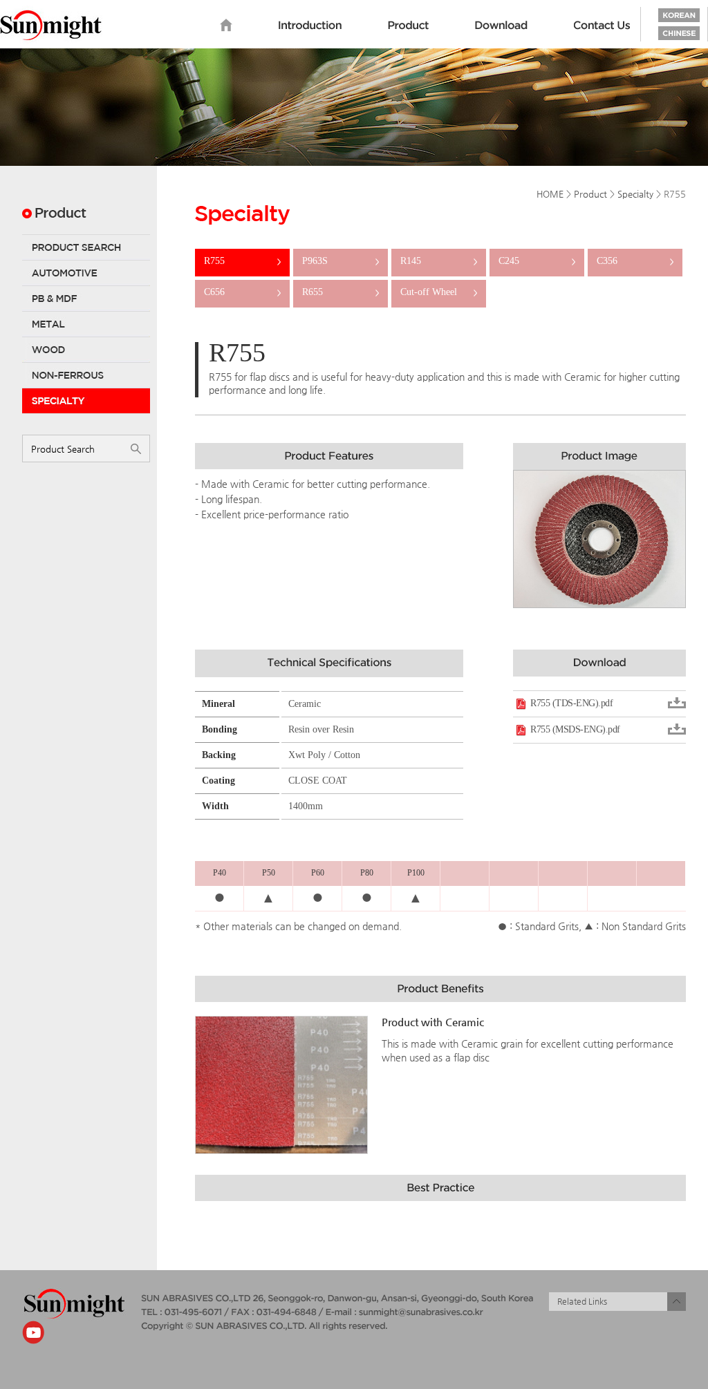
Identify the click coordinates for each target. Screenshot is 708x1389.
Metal (86, 324)
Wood (86, 349)
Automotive (86, 273)
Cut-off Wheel (438, 292)
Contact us (602, 25)
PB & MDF (86, 298)
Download (501, 25)
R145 (438, 261)
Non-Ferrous (86, 375)
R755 (242, 261)
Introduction (310, 25)
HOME (550, 194)
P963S (340, 261)
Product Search (86, 247)
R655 (340, 292)
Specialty (86, 400)
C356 (635, 261)
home (226, 25)
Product (408, 25)
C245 (537, 261)
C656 (242, 292)
